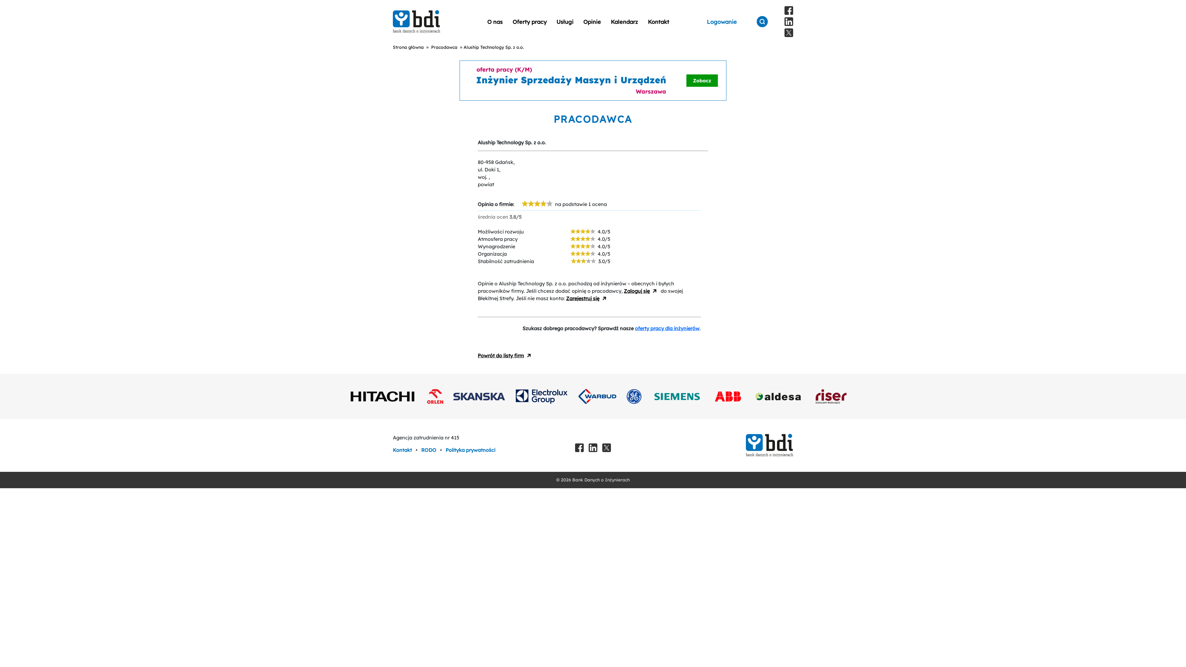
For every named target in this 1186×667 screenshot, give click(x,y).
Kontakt (658, 21)
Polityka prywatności (470, 450)
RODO (429, 450)
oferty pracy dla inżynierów (667, 328)
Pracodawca (444, 47)
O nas (495, 21)
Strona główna (408, 47)
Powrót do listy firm (501, 355)
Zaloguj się (637, 291)
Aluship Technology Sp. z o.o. (494, 47)
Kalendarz (624, 21)
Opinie (592, 21)
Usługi (565, 21)
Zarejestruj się (582, 298)
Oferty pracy (530, 21)
